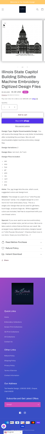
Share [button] (6, 260)
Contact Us (8, 342)
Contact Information (11, 375)
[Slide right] (27, 67)
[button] (2, 9)
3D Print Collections (11, 332)
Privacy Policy (9, 365)
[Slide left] (17, 67)
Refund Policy (9, 356)
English (10, 432)
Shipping (4, 95)
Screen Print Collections (13, 327)
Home (6, 317)
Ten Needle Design (19, 430)
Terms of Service (10, 370)
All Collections (9, 337)
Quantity (4, 103)
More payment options (22, 126)
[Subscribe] (38, 404)
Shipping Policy (10, 360)
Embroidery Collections (13, 322)
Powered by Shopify (29, 430)
